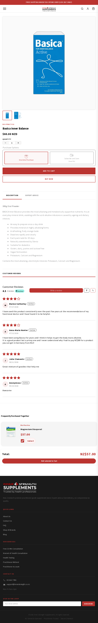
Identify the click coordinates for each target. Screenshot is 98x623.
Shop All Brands (9, 530)
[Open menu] (4, 8)
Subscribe (88, 604)
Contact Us (7, 521)
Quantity (7, 139)
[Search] (82, 8)
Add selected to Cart (49, 461)
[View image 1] (7, 115)
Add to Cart (49, 171)
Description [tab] (12, 195)
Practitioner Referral (11, 562)
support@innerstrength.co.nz (18, 584)
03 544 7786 (11, 580)
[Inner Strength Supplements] (49, 9)
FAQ (4, 525)
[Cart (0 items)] (93, 8)
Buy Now (49, 179)
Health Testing (8, 558)
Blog (5, 534)
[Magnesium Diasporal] (11, 438)
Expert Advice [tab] (32, 195)
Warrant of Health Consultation (15, 553)
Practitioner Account (11, 566)
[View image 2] (17, 115)
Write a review (56, 290)
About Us (6, 516)
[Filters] (86, 290)
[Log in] (87, 8)
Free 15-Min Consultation (13, 549)
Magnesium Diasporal (31, 429)
